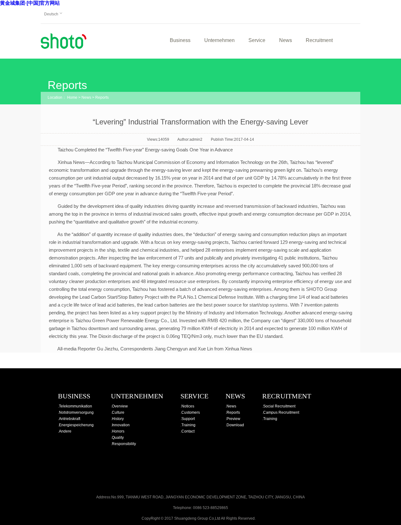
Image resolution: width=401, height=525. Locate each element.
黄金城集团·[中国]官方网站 (30, 3)
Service (256, 40)
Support (188, 419)
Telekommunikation (75, 406)
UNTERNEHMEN (137, 396)
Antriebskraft (69, 419)
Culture (118, 412)
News (285, 40)
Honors (118, 431)
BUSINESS (74, 396)
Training (188, 425)
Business (180, 40)
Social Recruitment (279, 406)
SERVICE (194, 396)
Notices (187, 406)
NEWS (235, 396)
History (118, 419)
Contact (188, 431)
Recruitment (319, 40)
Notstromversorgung (76, 412)
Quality (118, 437)
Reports (102, 97)
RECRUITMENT (286, 396)
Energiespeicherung (76, 425)
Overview (120, 406)
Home (72, 97)
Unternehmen (219, 40)
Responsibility (124, 444)
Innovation (121, 425)
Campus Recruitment (281, 412)
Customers (190, 412)
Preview (233, 419)
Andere (65, 431)
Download (235, 425)
